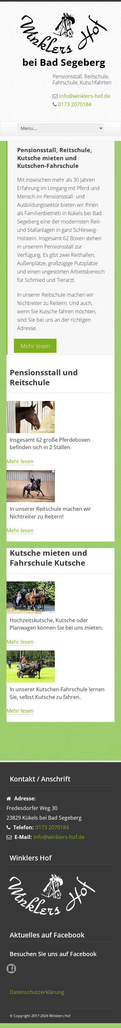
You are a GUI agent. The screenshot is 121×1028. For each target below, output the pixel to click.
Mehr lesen (35, 346)
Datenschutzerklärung (37, 992)
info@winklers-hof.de (84, 96)
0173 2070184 (74, 104)
